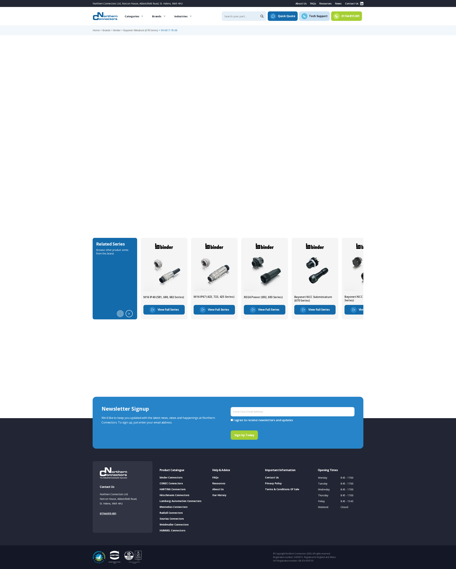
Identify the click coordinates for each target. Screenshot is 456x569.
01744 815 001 (108, 513)
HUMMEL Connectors (172, 530)
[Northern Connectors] (106, 16)
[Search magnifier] (262, 16)
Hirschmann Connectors (174, 495)
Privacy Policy (273, 483)
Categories (132, 16)
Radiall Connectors (171, 512)
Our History (219, 495)
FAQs (313, 3)
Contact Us (351, 3)
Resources (325, 3)
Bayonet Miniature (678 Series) (140, 30)
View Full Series (168, 310)
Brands (156, 16)
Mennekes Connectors (174, 507)
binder (116, 30)
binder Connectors (171, 477)
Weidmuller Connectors (174, 524)
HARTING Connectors (173, 489)
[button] (129, 313)
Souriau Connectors (172, 518)
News (338, 3)
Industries (181, 16)
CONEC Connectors (171, 483)
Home (96, 30)
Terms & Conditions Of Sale (282, 489)
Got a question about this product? (338, 93)
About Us (301, 3)
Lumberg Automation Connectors (180, 501)
